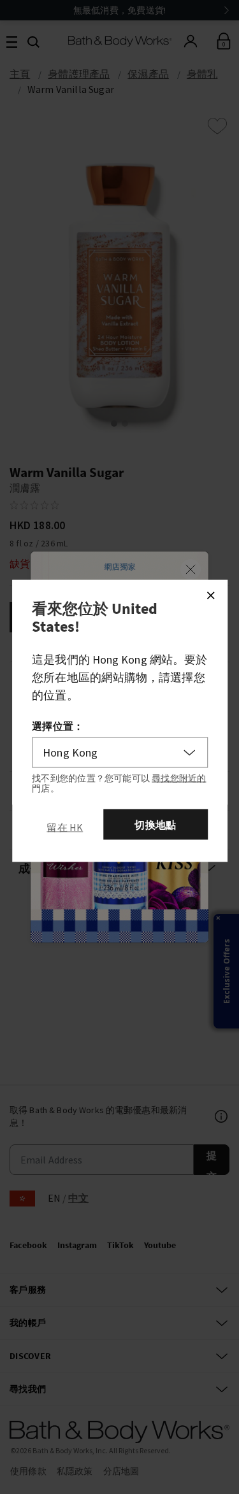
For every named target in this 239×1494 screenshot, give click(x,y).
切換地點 (155, 824)
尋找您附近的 (179, 778)
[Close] (210, 595)
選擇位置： (57, 726)
